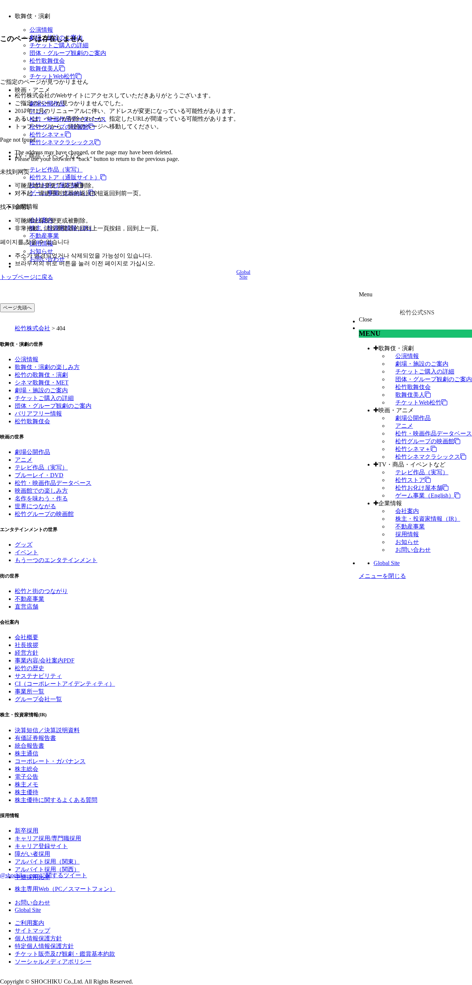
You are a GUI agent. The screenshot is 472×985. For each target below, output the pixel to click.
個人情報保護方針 (38, 938)
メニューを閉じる (382, 576)
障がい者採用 (32, 854)
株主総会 (26, 769)
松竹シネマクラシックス (62, 142)
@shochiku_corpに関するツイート (43, 875)
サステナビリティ (38, 676)
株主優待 (26, 792)
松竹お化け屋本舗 (418, 488)
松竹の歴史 (29, 668)
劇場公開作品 (413, 418)
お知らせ (41, 251)
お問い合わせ (413, 550)
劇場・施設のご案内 (421, 364)
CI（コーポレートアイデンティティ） (65, 684)
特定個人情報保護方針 (44, 946)
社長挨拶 (26, 645)
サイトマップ (32, 930)
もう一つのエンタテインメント (56, 560)
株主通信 (26, 753)
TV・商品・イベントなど (411, 464)
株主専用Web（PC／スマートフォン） (65, 889)
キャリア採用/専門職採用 (48, 838)
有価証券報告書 (35, 738)
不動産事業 (44, 236)
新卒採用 (26, 830)
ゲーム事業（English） (424, 495)
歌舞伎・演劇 (396, 348)
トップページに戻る (26, 277)
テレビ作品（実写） (56, 169)
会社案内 (407, 511)
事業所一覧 (29, 691)
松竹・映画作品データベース (433, 433)
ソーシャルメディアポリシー (53, 961)
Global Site (387, 563)
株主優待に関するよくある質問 (56, 800)
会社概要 (26, 637)
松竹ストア (410, 480)
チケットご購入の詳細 (59, 45)
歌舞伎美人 (44, 68)
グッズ (23, 544)
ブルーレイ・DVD (39, 475)
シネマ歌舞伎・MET (42, 382)
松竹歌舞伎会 (47, 61)
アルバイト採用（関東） (47, 861)
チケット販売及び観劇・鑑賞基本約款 (65, 954)
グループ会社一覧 (38, 699)
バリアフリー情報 (38, 413)
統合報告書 (29, 746)
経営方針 (26, 653)
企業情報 (390, 503)
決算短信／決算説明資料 (47, 730)
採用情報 (407, 534)
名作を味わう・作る (41, 498)
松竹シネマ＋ (47, 134)
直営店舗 (26, 606)
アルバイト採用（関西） (47, 869)
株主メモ (26, 784)
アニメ (404, 426)
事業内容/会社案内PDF (44, 660)
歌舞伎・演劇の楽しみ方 (47, 367)
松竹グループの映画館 (424, 441)
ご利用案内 (29, 923)
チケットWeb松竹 (53, 76)
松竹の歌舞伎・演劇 (41, 375)
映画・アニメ (396, 410)
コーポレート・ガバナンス (50, 761)
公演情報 (41, 30)
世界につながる (35, 506)
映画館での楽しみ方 (41, 491)
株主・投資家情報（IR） (427, 519)
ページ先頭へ (17, 307)
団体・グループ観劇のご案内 (68, 53)
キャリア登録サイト (41, 846)
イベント (26, 552)
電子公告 (26, 777)
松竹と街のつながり (41, 591)
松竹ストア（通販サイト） (65, 177)
